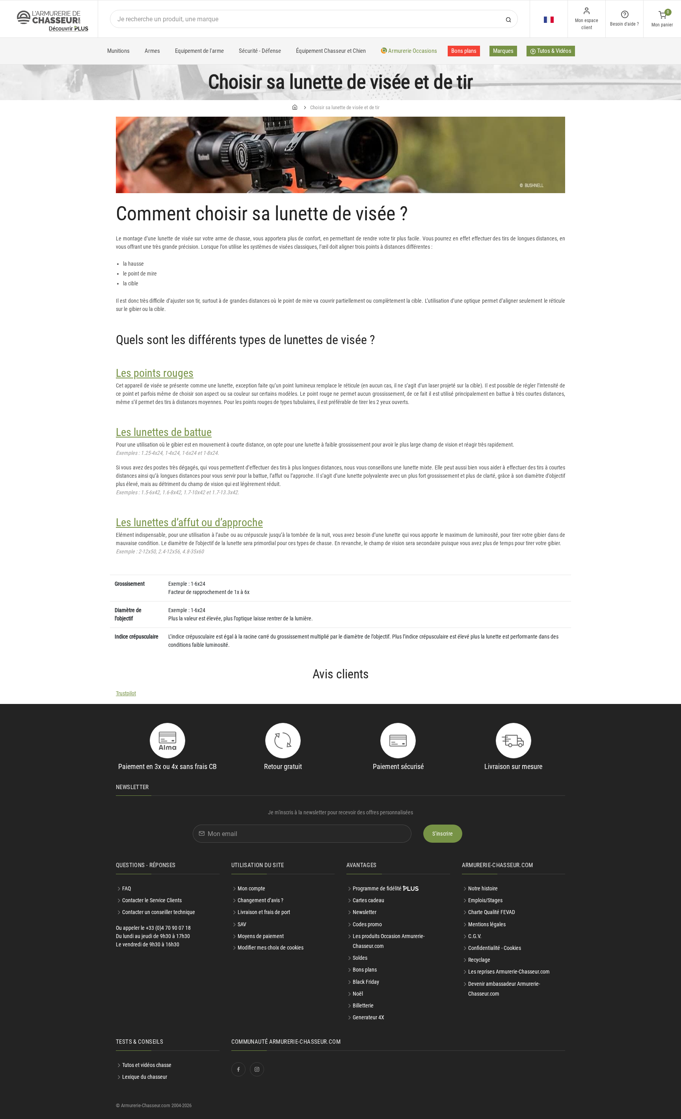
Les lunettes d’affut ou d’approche (189, 522)
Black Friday (366, 982)
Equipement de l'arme (199, 50)
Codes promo (367, 924)
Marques (503, 50)
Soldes (360, 958)
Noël (358, 994)
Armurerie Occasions (412, 50)
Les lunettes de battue (164, 432)
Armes (152, 50)
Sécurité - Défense (260, 50)
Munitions (118, 50)
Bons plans (463, 50)
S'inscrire (442, 833)
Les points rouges (155, 373)
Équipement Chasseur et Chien (331, 50)
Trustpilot (126, 693)
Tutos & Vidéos (553, 50)
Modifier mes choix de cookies (270, 947)
